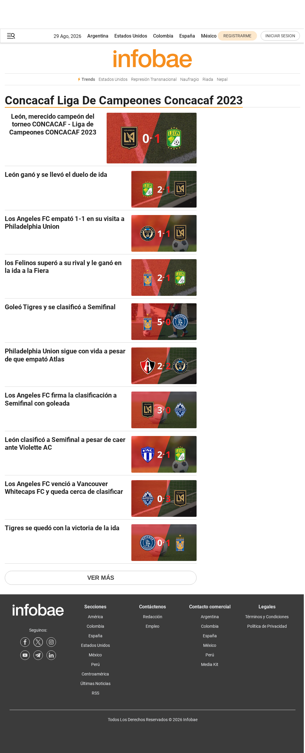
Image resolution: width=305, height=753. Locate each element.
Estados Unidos (130, 36)
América (95, 616)
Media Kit (209, 664)
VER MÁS (100, 577)
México (209, 36)
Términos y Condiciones (267, 616)
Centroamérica (95, 674)
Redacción (152, 616)
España (187, 36)
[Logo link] (152, 58)
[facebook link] (25, 642)
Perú (95, 664)
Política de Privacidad (267, 626)
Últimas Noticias (95, 683)
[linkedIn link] (51, 655)
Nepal (222, 79)
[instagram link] (51, 642)
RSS (95, 693)
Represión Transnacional (154, 79)
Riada (208, 79)
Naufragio (189, 79)
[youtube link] (25, 655)
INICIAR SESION (280, 35)
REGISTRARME (237, 35)
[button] (11, 36)
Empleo (152, 626)
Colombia (163, 36)
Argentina (97, 36)
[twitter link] (38, 642)
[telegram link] (38, 655)
